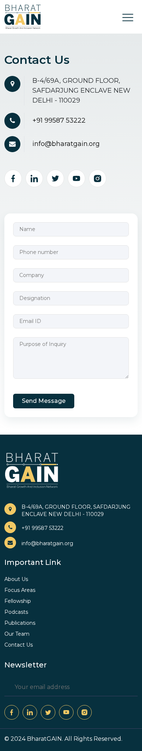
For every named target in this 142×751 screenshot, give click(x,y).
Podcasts (16, 612)
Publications (19, 623)
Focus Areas (19, 590)
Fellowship (17, 601)
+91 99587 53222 (59, 120)
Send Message (44, 400)
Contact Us (18, 645)
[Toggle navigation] (126, 17)
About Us (16, 579)
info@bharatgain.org (66, 144)
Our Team (16, 634)
